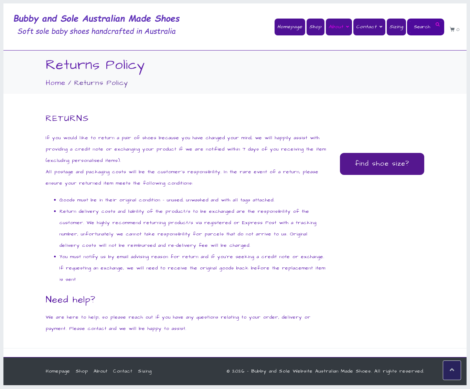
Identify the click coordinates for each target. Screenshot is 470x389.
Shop (315, 26)
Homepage (289, 26)
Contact (366, 26)
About (336, 26)
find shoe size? (382, 163)
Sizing (396, 26)
